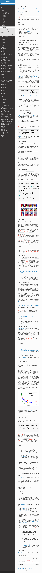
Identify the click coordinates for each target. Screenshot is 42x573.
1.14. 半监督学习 (4, 39)
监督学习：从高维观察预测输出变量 (7, 121)
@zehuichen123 (35, 8)
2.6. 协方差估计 (3, 56)
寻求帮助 (2, 127)
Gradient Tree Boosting (22, 477)
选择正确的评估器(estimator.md (6, 130)
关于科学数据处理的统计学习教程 (6, 117)
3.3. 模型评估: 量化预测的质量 (6, 68)
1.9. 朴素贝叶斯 (3, 24)
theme (29, 570)
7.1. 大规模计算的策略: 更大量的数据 (7, 108)
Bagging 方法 (23, 31)
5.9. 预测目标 (3, 93)
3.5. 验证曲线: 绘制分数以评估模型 (6, 71)
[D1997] (20, 415)
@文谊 (37, 11)
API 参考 (2, 133)
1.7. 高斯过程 (3, 21)
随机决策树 (33, 115)
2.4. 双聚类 (3, 53)
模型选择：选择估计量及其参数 (6, 123)
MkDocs (23, 570)
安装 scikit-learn (3, 7)
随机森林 (28, 31)
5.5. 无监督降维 (3, 87)
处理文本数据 (3, 129)
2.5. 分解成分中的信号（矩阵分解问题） (7, 54)
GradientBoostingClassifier (34, 521)
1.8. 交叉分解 (3, 22)
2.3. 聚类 (2, 51)
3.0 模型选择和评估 (4, 63)
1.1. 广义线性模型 (4, 12)
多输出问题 (23, 137)
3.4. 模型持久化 (3, 69)
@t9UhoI (21, 12)
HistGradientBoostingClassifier (24, 510)
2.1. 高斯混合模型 (4, 48)
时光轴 (2, 136)
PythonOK (23, 568)
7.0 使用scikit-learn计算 (5, 107)
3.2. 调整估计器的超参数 (5, 66)
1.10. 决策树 (3, 25)
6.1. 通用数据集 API (4, 98)
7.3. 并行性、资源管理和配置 (5, 111)
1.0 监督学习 (3, 10)
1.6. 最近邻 (3, 19)
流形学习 (24, 357)
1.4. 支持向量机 (3, 16)
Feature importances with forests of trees (27, 316)
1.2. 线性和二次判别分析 (5, 13)
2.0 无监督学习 (3, 47)
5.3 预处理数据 (3, 84)
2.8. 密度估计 (3, 59)
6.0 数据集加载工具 (4, 96)
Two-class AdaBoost (24, 456)
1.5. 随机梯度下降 (4, 18)
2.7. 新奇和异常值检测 (4, 57)
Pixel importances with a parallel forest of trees (30, 315)
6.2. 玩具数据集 (3, 99)
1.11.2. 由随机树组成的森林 (6, 31)
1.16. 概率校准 (3, 42)
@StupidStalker (32, 11)
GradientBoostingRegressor (25, 522)
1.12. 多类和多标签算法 (5, 36)
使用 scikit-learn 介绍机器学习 (6, 114)
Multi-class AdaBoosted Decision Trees (27, 452)
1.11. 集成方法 (3, 27)
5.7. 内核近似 (3, 90)
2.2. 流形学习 (3, 50)
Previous (21, 564)
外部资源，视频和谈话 (4, 132)
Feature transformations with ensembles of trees (29, 354)
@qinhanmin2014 (21, 11)
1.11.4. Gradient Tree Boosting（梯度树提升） (7, 34)
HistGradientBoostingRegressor (25, 511)
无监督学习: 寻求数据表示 (5, 124)
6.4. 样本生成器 (3, 102)
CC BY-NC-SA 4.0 (30, 568)
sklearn (8, 1)
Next (37, 564)
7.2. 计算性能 (3, 110)
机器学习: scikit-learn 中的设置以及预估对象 (7, 120)
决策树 (20, 136)
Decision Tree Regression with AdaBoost (27, 458)
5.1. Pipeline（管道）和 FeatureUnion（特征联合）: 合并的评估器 (7, 81)
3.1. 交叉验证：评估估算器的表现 (6, 65)
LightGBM (24, 508)
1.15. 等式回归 (3, 41)
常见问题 (2, 135)
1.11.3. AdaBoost (4, 32)
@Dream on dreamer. (26, 8)
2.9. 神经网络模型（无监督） (5, 60)
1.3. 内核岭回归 (3, 15)
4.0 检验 (2, 74)
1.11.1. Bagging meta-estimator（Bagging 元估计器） (7, 29)
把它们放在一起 (3, 126)
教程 (2, 113)
